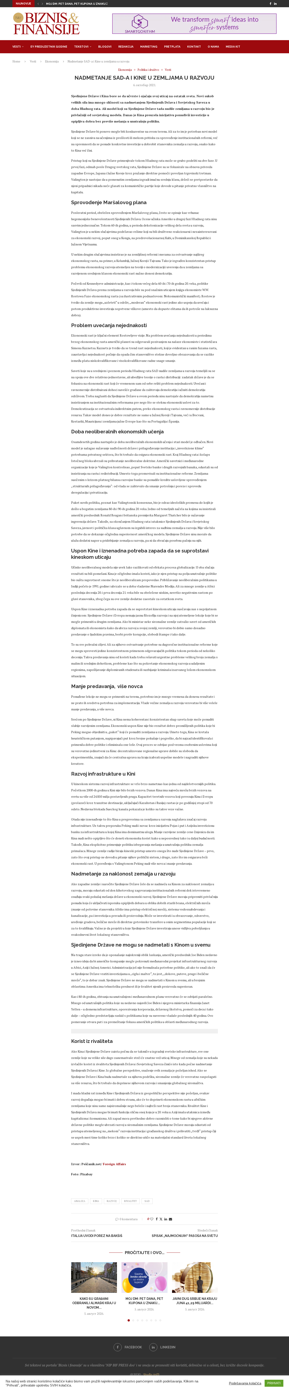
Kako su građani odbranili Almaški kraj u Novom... (94, 1303)
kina (96, 1201)
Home (16, 61)
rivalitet (130, 1201)
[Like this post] (151, 1219)
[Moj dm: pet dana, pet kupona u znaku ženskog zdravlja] (144, 1277)
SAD (147, 1201)
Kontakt (194, 46)
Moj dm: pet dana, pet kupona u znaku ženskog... (84, 3)
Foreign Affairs (114, 1164)
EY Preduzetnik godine (48, 46)
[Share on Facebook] (157, 1219)
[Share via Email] (170, 1219)
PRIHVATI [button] (274, 1383)
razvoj (112, 1201)
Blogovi (105, 46)
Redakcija (125, 46)
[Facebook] (270, 3)
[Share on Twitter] (161, 1219)
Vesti (16, 46)
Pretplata (172, 46)
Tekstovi (81, 46)
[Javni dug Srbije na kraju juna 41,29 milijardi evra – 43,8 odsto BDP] (195, 1277)
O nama (213, 46)
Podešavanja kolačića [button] (245, 1383)
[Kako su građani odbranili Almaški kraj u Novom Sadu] (94, 1277)
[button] (38, 3)
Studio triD (151, 1374)
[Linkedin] (275, 3)
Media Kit (233, 46)
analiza (79, 1201)
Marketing (148, 46)
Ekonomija (52, 61)
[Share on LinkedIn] (165, 1219)
